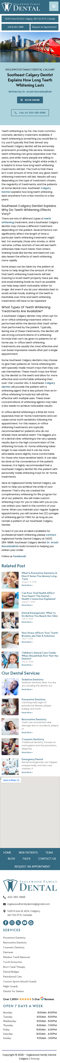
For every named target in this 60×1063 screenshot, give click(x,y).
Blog (11, 859)
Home (7, 852)
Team (49, 852)
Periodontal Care (12, 976)
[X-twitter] (18, 922)
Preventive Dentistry (33, 699)
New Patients (28, 852)
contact (51, 535)
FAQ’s (26, 859)
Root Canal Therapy (14, 967)
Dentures (8, 952)
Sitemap (35, 1058)
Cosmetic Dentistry (33, 739)
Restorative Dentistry (34, 719)
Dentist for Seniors (13, 991)
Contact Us (47, 859)
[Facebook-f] (5, 922)
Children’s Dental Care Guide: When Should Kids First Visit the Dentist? (40, 656)
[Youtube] (24, 922)
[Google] (31, 922)
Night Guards (10, 986)
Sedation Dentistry (32, 679)
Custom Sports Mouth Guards (19, 981)
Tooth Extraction (12, 962)
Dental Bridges (11, 971)
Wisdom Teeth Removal (16, 957)
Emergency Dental (32, 759)
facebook (19, 556)
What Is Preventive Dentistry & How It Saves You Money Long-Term (39, 576)
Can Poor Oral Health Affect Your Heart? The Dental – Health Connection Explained (38, 596)
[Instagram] (12, 922)
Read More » (27, 585)
